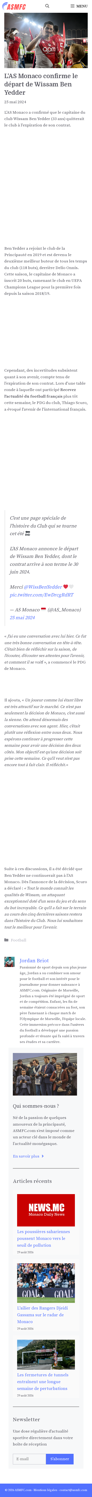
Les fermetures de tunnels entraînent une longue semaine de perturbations (42, 1381)
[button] (47, 6)
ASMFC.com (23, 1490)
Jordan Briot (34, 961)
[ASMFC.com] (14, 6)
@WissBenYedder (43, 587)
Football (18, 940)
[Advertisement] (46, 180)
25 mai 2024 (22, 618)
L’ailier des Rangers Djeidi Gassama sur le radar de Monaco (42, 1315)
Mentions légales (45, 1490)
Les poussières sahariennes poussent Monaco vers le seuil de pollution (43, 1238)
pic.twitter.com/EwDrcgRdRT (41, 595)
